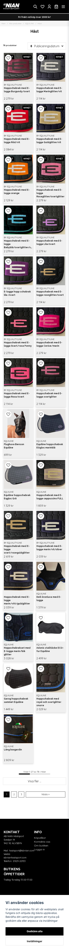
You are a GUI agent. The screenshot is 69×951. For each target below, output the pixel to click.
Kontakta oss (42, 841)
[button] (8, 58)
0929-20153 (19, 861)
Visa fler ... (34, 781)
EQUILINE (29, 23)
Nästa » (45, 794)
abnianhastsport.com (15, 857)
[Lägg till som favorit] (42, 6)
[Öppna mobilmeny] (63, 6)
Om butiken (41, 845)
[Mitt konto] (49, 6)
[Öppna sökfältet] (35, 6)
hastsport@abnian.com (21, 850)
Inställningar (34, 941)
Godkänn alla (35, 931)
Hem (3, 23)
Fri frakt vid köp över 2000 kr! (34, 17)
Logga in (39, 849)
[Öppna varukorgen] (56, 6)
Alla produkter (15, 23)
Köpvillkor (40, 837)
